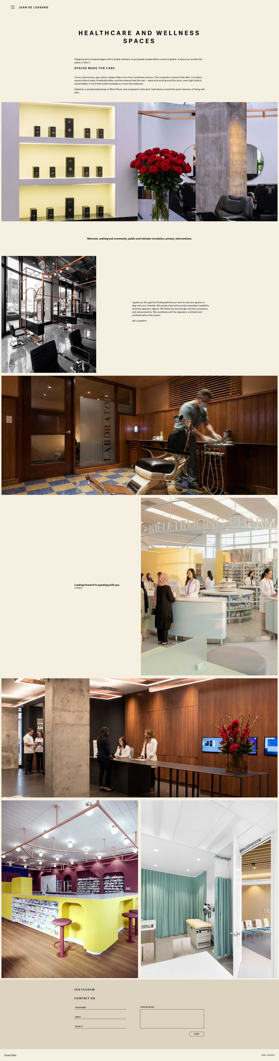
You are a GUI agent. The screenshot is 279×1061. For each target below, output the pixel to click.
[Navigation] (13, 7)
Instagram (84, 989)
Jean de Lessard (34, 7)
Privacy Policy (10, 1055)
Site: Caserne (268, 1055)
